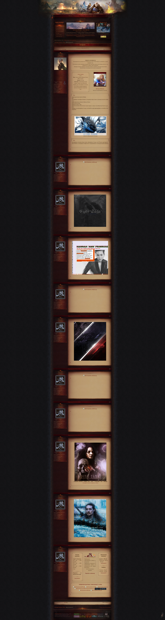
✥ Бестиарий (84, 35)
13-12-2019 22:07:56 (76, 368)
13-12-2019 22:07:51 (76, 316)
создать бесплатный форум (105, 607)
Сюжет (58, 33)
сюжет (89, 482)
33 (64, 49)
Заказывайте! (77, 578)
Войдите (65, 40)
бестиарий (85, 482)
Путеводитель (59, 31)
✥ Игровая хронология (80, 36)
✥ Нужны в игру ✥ (103, 22)
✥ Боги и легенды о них (74, 35)
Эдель (105, 34)
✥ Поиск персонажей (80, 34)
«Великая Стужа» (81, 31)
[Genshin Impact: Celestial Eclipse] (82, 614)
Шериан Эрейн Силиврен (61, 73)
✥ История (68, 34)
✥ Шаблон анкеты (87, 34)
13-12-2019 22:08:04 (76, 402)
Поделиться (70, 51)
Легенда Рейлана (58, 42)
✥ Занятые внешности (91, 35)
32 (62, 49)
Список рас (59, 36)
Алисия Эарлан (81, 74)
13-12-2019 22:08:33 (76, 545)
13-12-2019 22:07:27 (76, 155)
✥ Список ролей (73, 34)
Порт (64, 42)
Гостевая (58, 28)
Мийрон (60, 159)
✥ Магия (80, 35)
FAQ (57, 26)
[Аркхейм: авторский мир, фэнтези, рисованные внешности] (94, 614)
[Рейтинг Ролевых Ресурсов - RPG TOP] (103, 37)
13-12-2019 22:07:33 (76, 188)
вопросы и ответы (94, 482)
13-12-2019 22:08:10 (76, 435)
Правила (58, 29)
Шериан (101, 34)
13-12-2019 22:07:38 (76, 235)
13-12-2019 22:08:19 (76, 493)
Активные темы (82, 18)
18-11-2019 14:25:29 (76, 51)
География (59, 34)
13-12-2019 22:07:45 (76, 282)
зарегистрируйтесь (72, 40)
